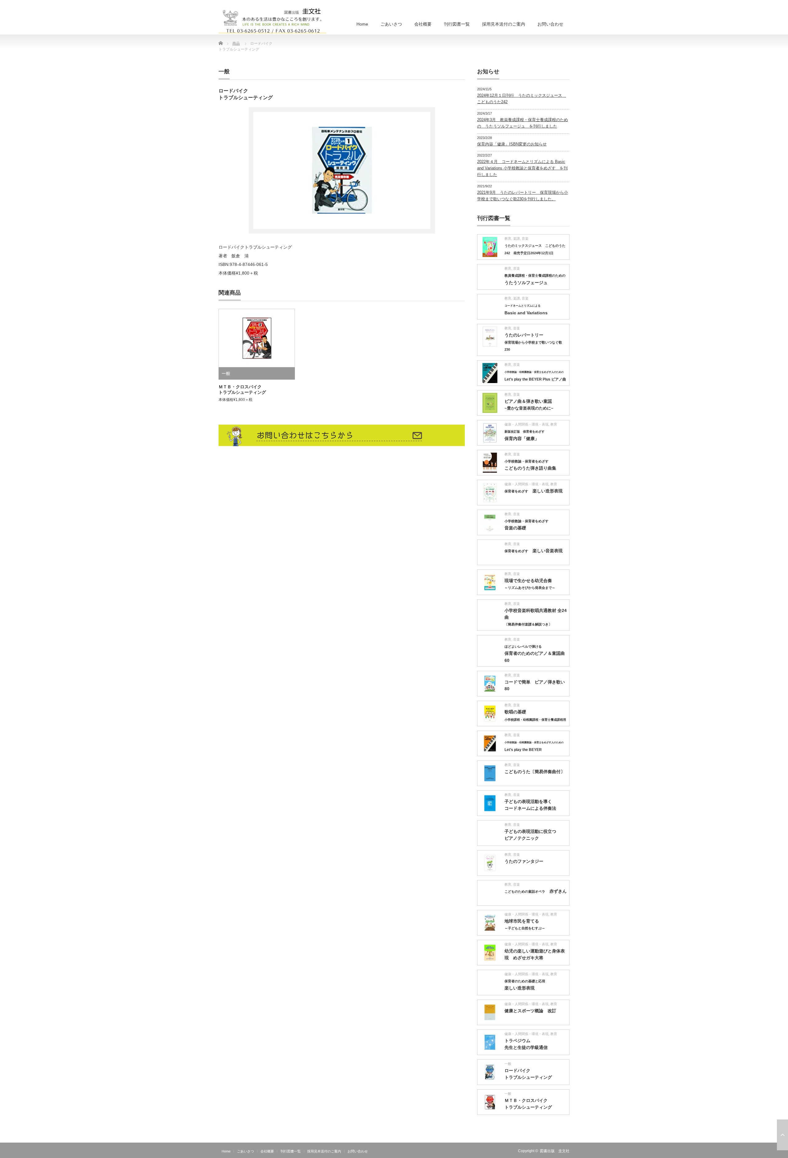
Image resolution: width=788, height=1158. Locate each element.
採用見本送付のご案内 (503, 24)
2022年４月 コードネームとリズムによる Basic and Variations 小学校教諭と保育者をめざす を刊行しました (522, 168)
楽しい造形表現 (534, 490)
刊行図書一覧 (457, 24)
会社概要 (423, 24)
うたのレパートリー (533, 341)
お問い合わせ (550, 24)
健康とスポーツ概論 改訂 (530, 1010)
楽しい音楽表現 (534, 550)
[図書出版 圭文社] (272, 18)
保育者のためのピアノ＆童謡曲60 (535, 654)
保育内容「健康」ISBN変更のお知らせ (512, 144)
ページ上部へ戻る (782, 1134)
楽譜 (516, 238)
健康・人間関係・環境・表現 (527, 424)
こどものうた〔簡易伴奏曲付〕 (535, 771)
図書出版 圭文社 (554, 1151)
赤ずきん (536, 891)
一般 (224, 71)
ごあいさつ (391, 24)
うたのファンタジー (524, 861)
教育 (508, 238)
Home (362, 24)
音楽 (525, 238)
